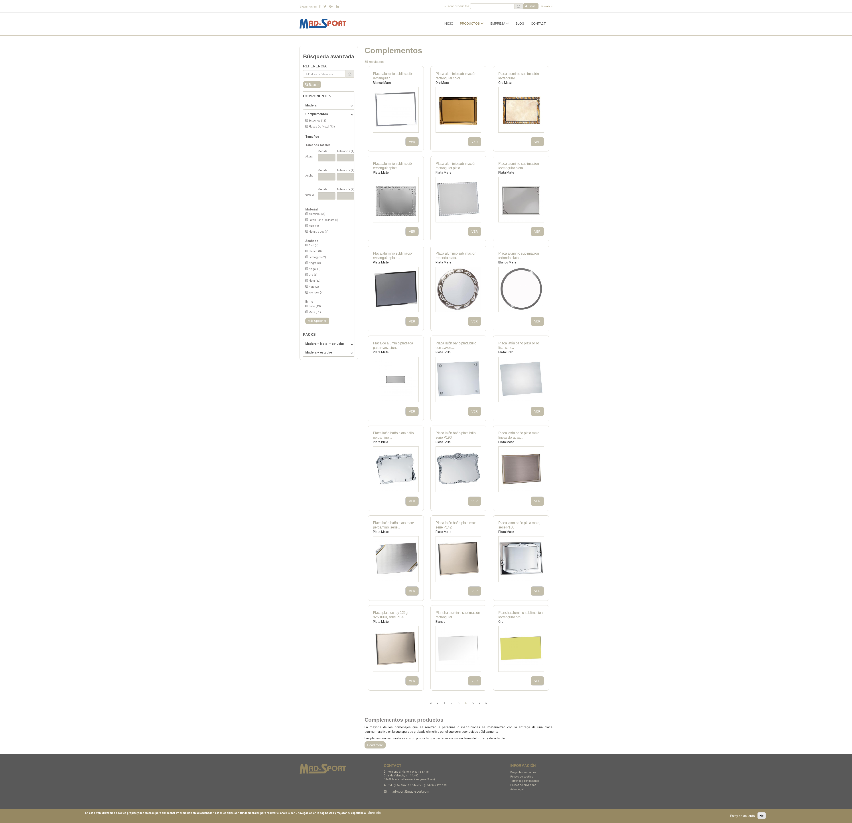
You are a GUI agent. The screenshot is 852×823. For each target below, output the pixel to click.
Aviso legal (517, 789)
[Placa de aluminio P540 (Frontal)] (521, 289)
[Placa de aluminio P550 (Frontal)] (395, 110)
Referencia (315, 66)
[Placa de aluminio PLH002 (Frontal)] (521, 649)
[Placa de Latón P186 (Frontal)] (521, 559)
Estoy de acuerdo (742, 815)
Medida (322, 151)
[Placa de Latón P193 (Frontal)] (458, 469)
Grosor (309, 194)
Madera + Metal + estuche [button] (324, 344)
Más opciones (317, 320)
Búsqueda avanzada (328, 56)
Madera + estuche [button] (318, 352)
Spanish (545, 6)
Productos (470, 23)
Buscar (532, 6)
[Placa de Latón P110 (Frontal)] (395, 469)
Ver (412, 141)
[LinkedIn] (337, 6)
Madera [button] (311, 105)
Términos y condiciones (524, 780)
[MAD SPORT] (324, 24)
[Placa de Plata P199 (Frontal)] (395, 649)
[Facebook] (320, 6)
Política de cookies (521, 776)
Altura (309, 156)
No (761, 815)
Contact (538, 23)
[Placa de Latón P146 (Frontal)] (521, 469)
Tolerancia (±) (345, 151)
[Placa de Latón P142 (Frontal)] (458, 559)
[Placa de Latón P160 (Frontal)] (458, 379)
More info (374, 812)
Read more (375, 745)
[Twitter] (324, 6)
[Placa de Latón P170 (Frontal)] (521, 379)
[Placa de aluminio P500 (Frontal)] (458, 289)
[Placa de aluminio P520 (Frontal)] (458, 199)
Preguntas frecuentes (523, 772)
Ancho (309, 175)
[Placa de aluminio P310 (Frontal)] (395, 289)
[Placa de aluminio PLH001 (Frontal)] (458, 649)
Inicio (448, 23)
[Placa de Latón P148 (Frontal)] (395, 559)
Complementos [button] (316, 114)
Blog (520, 23)
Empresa (498, 23)
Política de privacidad (523, 785)
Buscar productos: (457, 6)
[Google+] (331, 6)
